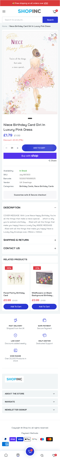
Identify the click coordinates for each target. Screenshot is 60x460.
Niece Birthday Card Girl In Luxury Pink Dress (24, 127)
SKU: (5, 174)
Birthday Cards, (27, 186)
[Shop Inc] (29, 11)
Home (4, 26)
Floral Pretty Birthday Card (14, 294)
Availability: (8, 170)
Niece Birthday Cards (44, 186)
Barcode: (7, 178)
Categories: (8, 186)
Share (54, 160)
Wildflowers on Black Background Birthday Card (42, 294)
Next (54, 287)
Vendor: (6, 182)
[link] (6, 455)
